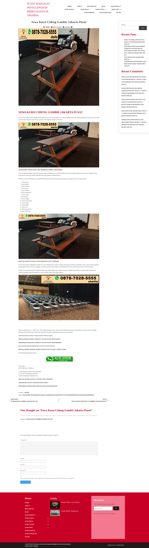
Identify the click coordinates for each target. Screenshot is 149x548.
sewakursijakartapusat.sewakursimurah (63, 395)
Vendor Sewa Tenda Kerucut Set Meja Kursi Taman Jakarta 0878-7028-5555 (135, 64)
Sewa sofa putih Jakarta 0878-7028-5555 (134, 111)
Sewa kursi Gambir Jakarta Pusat (39, 419)
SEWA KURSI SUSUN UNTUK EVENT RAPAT (33, 382)
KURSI (27, 392)
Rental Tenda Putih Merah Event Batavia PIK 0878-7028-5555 (133, 82)
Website (23, 470)
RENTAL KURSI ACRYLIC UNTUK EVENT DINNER (36, 379)
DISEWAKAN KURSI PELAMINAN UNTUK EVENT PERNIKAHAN (40, 342)
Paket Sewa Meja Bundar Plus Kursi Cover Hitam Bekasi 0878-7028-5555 (134, 42)
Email (22, 464)
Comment (24, 440)
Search (123, 25)
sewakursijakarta (38, 395)
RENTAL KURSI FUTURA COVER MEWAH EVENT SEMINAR (39, 261)
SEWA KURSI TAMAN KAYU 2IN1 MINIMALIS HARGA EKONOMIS (40, 170)
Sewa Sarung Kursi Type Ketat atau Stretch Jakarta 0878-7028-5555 (134, 53)
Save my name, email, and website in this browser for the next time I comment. (47, 478)
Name (22, 458)
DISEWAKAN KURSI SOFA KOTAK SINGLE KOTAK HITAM (38, 386)
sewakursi (26, 395)
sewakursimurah (87, 395)
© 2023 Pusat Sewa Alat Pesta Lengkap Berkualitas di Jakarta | (48, 544)
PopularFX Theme (31, 546)
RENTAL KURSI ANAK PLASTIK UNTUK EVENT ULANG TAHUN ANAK (42, 349)
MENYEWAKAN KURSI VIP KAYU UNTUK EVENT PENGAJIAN (39, 339)
